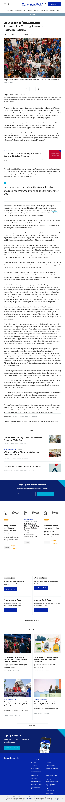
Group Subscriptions (36, 784)
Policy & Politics (20, 10)
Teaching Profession (11, 20)
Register (7, 547)
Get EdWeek (34, 775)
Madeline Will (7, 443)
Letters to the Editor (51, 760)
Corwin (55, 543)
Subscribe (54, 4)
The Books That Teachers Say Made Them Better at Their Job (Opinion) (22, 154)
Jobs (58, 10)
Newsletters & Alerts (36, 781)
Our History (34, 762)
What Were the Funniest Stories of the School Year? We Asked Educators (46, 659)
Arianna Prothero (38, 670)
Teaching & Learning (33, 10)
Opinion (52, 10)
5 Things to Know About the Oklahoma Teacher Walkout (21, 453)
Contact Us (49, 756)
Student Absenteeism (50, 521)
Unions (15, 416)
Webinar (6, 523)
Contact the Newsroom (52, 768)
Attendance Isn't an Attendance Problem (51, 527)
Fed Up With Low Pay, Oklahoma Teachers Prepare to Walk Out (23, 439)
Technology (44, 10)
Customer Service (50, 765)
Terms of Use (45, 799)
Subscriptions (34, 778)
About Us (33, 756)
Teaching (6, 150)
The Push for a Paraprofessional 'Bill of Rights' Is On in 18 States (46, 703)
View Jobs (10, 589)
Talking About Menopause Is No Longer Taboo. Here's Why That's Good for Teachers (16, 704)
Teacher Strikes (24, 416)
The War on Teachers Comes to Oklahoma (22, 466)
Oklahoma (34, 416)
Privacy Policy (29, 798)
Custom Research (50, 793)
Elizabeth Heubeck (8, 715)
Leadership (9, 10)
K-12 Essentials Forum (30, 521)
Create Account (12, 747)
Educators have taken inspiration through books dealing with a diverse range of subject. (24, 159)
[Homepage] (32, 4)
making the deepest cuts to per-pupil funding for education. (24, 215)
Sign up (45, 494)
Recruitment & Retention (11, 521)
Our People (34, 765)
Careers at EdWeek (36, 771)
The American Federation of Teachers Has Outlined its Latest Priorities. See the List (16, 659)
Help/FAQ (48, 762)
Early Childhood (29, 519)
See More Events (32, 562)
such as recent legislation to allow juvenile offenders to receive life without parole (32, 234)
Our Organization (35, 760)
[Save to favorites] (33, 89)
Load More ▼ (32, 725)
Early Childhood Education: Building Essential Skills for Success (31, 527)
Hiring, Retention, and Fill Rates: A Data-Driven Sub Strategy (10, 529)
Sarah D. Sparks (7, 670)
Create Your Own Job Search (32, 620)
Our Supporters (35, 768)
